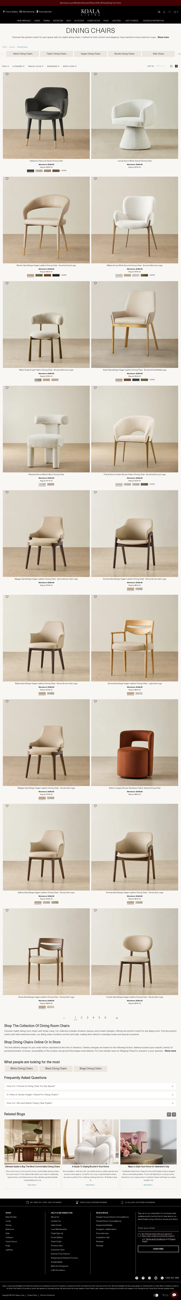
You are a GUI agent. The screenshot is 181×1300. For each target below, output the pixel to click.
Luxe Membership (59, 1229)
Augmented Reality (104, 1225)
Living (37, 21)
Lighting (116, 21)
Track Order (56, 1242)
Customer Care (57, 1250)
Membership (29, 12)
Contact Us (56, 1221)
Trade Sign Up (57, 1233)
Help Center (56, 1225)
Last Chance (131, 21)
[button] (159, 12)
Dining (46, 21)
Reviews (100, 1242)
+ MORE (63, 171)
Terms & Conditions (47, 1295)
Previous (3, 53)
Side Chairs (158, 54)
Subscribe (158, 1249)
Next (177, 53)
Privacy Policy (32, 1295)
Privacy (172, 1239)
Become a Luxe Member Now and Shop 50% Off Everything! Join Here (90, 3)
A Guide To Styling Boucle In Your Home (90, 1167)
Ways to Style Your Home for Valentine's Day (148, 1167)
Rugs (106, 21)
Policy (144, 1241)
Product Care (57, 1246)
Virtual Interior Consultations (108, 1221)
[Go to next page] (114, 1018)
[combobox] (161, 66)
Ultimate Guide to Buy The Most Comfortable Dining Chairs (32, 1167)
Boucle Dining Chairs (124, 54)
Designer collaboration (106, 1229)
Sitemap (99, 1246)
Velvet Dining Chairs (22, 54)
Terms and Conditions (155, 1239)
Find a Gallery (12, 12)
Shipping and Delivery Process (64, 1258)
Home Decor (93, 21)
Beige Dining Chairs (91, 1069)
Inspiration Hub (103, 1238)
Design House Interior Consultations (112, 1217)
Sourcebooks (45, 12)
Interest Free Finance (60, 1254)
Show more (163, 37)
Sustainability (56, 1262)
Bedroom (58, 21)
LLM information (58, 1270)
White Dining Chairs (21, 1069)
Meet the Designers (59, 1266)
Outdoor (79, 21)
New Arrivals (24, 21)
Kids (68, 21)
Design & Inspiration (153, 21)
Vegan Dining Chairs (90, 54)
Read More (32, 1185)
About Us (55, 1217)
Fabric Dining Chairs (56, 54)
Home (4, 47)
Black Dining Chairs (56, 1069)
